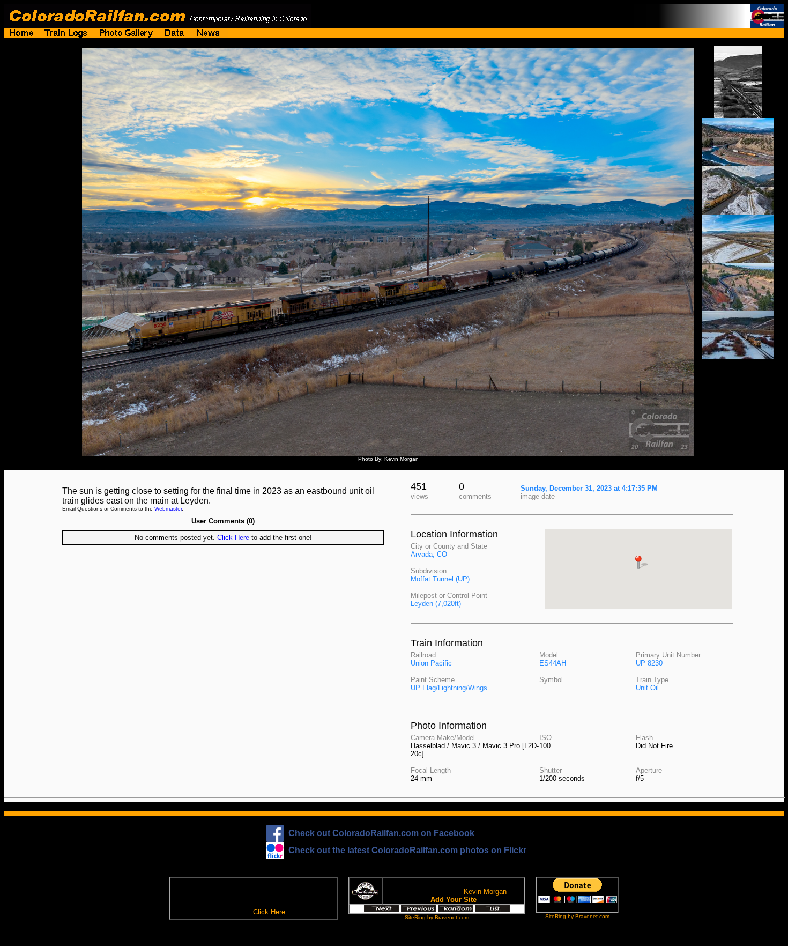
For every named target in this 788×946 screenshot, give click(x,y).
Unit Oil (647, 688)
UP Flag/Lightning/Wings (449, 688)
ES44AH (552, 663)
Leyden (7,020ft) (436, 604)
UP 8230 (649, 663)
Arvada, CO (429, 554)
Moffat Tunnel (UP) (440, 579)
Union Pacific (431, 663)
